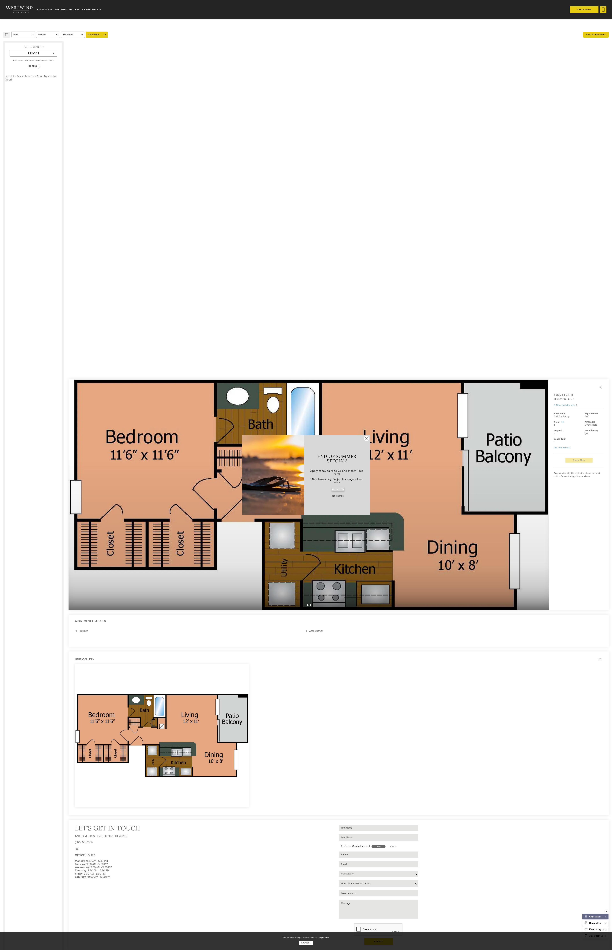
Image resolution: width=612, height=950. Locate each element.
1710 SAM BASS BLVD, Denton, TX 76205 (101, 836)
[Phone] (603, 9)
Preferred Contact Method (355, 846)
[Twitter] (77, 849)
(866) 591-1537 (84, 842)
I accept (306, 943)
